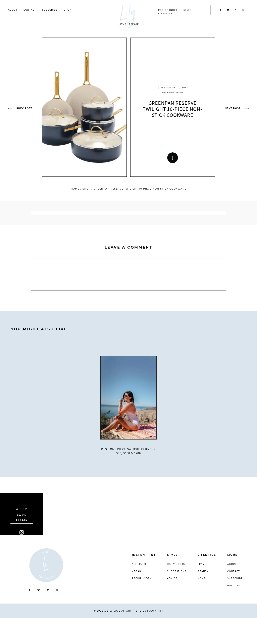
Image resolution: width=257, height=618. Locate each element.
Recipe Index (142, 578)
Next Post (233, 108)
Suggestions (176, 571)
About (12, 10)
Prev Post (24, 108)
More (232, 554)
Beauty (203, 571)
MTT (160, 611)
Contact (29, 10)
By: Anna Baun (172, 92)
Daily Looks (176, 564)
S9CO (150, 611)
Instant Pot (144, 554)
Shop (67, 10)
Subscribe (50, 10)
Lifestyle (207, 554)
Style (172, 554)
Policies (233, 585)
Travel (203, 564)
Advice (172, 578)
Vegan (136, 571)
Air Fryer (139, 564)
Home (75, 188)
